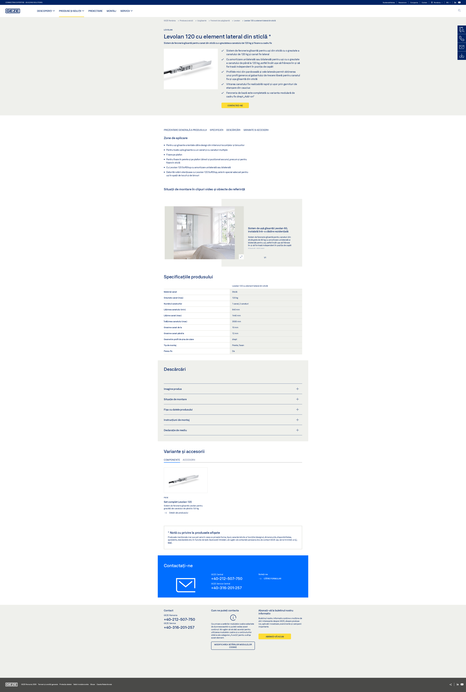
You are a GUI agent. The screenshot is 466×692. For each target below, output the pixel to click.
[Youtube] (459, 2)
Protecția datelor (65, 684)
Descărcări (233, 130)
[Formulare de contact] (462, 47)
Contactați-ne (235, 105)
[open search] (459, 10)
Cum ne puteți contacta (225, 610)
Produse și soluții (70, 10)
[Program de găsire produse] (462, 30)
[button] (437, 3)
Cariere (424, 3)
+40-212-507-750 (226, 578)
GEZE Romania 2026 (28, 684)
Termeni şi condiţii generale (48, 684)
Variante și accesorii (256, 130)
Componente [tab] (172, 459)
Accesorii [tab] (189, 459)
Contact (168, 610)
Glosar (92, 684)
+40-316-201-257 (226, 587)
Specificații (216, 130)
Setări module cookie (81, 684)
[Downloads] (462, 55)
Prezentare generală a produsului (185, 130)
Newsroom (403, 3)
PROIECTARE (95, 10)
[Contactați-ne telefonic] (462, 38)
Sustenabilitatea (389, 3)
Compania (414, 3)
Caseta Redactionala (104, 684)
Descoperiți (44, 10)
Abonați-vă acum (275, 636)
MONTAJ (111, 10)
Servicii (125, 10)
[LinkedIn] (455, 2)
